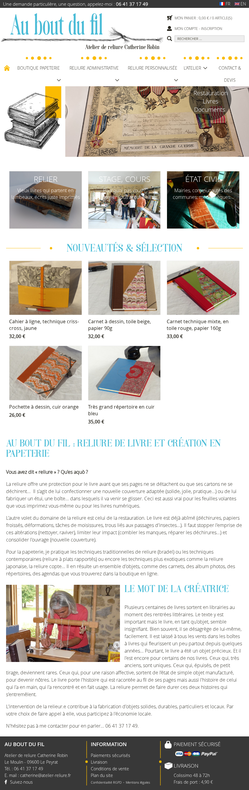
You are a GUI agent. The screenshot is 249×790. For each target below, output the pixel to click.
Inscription (211, 28)
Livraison (99, 762)
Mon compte (186, 28)
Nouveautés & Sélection (124, 249)
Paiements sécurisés (110, 755)
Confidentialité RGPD (106, 782)
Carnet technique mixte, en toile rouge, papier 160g (198, 324)
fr (228, 4)
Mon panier (185, 17)
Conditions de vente (110, 769)
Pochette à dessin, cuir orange (44, 406)
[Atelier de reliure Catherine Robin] (56, 25)
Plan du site (102, 775)
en (243, 4)
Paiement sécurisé (197, 744)
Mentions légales (138, 782)
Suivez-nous (21, 782)
